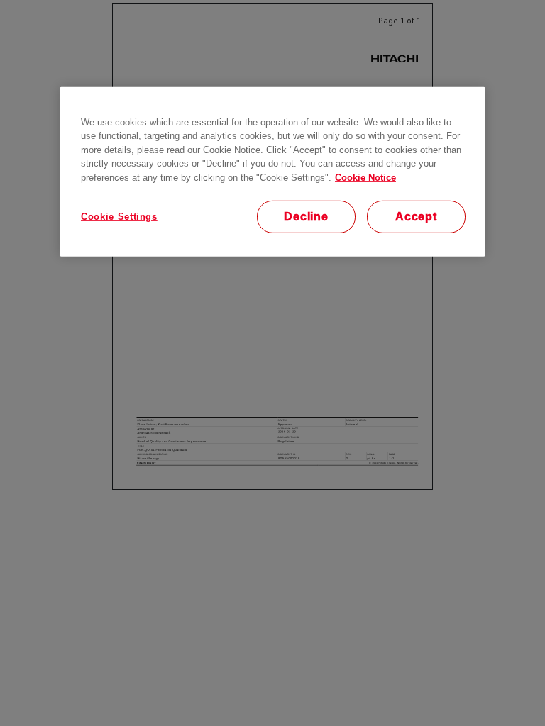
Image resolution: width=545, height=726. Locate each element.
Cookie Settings (119, 216)
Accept (416, 217)
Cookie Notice (365, 177)
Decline (306, 217)
